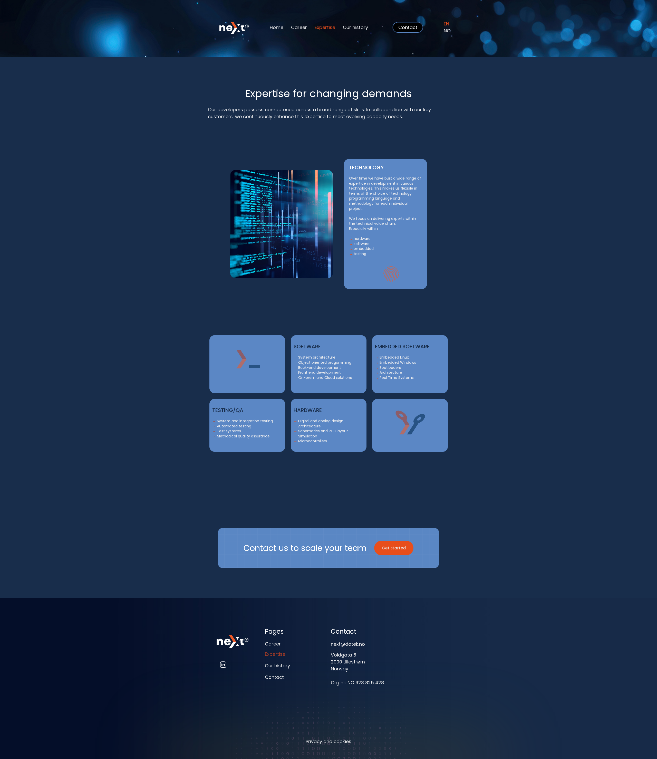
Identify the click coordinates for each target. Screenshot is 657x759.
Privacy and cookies (328, 741)
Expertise (325, 27)
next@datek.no (348, 644)
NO (447, 30)
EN (446, 24)
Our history (355, 27)
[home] (226, 27)
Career (299, 27)
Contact (274, 677)
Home (276, 27)
